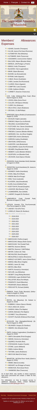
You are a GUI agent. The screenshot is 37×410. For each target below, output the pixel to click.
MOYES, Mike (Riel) (14, 267)
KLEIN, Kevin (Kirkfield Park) (17, 184)
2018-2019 (15, 216)
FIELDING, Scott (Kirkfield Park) (18, 124)
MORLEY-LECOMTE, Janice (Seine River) (21, 259)
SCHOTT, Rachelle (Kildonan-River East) (21, 317)
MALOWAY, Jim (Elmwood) (17, 214)
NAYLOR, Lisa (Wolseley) (16, 272)
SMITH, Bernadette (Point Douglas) (19, 336)
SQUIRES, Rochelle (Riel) (16, 341)
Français (14, 2)
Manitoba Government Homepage (17, 395)
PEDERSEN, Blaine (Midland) (18, 285)
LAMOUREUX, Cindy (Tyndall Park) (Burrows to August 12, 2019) (21, 199)
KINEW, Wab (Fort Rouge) (16, 176)
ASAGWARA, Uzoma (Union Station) (20, 59)
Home (6, 2)
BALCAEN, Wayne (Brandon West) (19, 61)
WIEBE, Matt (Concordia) (16, 363)
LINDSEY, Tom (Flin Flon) (16, 208)
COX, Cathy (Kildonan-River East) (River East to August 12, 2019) (21, 96)
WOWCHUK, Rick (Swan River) (18, 368)
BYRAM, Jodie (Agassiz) (16, 76)
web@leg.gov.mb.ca (18, 402)
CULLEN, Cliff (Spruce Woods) (18, 103)
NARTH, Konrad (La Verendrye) (18, 269)
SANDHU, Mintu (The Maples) (18, 309)
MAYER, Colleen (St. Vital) (16, 252)
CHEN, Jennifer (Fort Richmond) (18, 81)
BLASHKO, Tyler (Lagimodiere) (18, 69)
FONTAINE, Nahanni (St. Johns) (18, 129)
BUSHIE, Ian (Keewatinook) (17, 74)
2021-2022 (15, 224)
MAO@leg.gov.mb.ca (17, 383)
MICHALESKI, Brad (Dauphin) (18, 254)
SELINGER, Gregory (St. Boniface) (19, 325)
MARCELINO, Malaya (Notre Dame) (19, 241)
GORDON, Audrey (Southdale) (18, 139)
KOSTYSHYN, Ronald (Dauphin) (18, 186)
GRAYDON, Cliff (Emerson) (17, 141)
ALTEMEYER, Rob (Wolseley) (18, 53)
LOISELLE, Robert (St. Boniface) (18, 211)
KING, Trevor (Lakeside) (16, 179)
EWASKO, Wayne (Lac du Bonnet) (19, 121)
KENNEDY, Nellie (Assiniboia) (18, 171)
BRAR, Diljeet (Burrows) (16, 71)
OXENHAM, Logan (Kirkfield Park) (19, 277)
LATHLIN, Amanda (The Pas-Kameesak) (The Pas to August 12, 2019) (21, 205)
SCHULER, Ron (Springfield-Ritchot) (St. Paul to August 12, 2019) (21, 322)
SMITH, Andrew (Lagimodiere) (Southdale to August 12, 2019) (21, 333)
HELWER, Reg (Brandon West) (18, 149)
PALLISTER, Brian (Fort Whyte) (18, 279)
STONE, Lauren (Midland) (16, 346)
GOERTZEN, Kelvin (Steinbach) (18, 136)
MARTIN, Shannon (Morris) (17, 247)
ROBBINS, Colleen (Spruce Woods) (19, 304)
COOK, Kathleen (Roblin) (16, 89)
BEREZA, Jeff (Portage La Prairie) (19, 64)
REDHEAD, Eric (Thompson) (17, 296)
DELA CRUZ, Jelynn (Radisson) (18, 108)
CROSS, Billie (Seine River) (17, 100)
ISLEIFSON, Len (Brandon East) (18, 154)
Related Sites (32, 395)
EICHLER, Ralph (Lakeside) (17, 119)
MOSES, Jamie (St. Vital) (16, 264)
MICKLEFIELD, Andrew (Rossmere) (19, 257)
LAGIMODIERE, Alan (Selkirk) (17, 191)
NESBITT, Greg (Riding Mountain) (19, 274)
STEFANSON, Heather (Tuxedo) (18, 344)
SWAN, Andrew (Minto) (15, 349)
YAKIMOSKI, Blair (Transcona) (18, 370)
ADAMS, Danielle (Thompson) (18, 48)
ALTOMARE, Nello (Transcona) (18, 56)
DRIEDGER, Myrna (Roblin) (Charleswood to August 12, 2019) (21, 115)
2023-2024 (15, 229)
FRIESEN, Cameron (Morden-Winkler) (20, 131)
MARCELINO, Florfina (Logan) (18, 239)
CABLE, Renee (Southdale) (17, 79)
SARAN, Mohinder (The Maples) (18, 312)
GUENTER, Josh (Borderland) (18, 144)
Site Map (3, 395)
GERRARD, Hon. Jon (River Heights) (20, 134)
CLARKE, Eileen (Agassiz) (16, 84)
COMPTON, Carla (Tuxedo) (17, 86)
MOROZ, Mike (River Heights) (17, 262)
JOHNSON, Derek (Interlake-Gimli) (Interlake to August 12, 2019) (21, 162)
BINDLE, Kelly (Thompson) (17, 66)
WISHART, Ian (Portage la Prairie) (19, 365)
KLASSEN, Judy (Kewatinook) (18, 181)
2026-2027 (15, 236)
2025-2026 (15, 234)
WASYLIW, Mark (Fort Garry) (17, 354)
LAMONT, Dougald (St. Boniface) (18, 194)
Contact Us (25, 2)
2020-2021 (15, 221)
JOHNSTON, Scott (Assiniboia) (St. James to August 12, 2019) (21, 168)
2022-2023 (15, 226)
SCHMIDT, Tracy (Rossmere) (17, 314)
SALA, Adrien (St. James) (16, 307)
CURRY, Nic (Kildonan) (15, 105)
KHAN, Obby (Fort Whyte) (16, 174)
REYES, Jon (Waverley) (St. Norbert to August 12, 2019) (21, 301)
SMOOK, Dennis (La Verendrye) (18, 339)
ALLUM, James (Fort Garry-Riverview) (20, 51)
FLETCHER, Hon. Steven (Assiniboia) (20, 126)
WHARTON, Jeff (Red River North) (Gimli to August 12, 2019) (21, 359)
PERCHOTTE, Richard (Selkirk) (18, 287)
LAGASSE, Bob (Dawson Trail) (18, 189)
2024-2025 (15, 231)
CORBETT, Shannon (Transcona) (19, 92)
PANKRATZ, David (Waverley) (18, 282)
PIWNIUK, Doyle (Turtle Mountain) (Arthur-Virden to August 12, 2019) (21, 292)
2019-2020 (15, 219)
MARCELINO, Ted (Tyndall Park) (18, 244)
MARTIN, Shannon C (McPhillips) (19, 249)
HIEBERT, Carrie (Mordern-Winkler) (19, 152)
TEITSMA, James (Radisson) (17, 352)
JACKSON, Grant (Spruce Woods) (19, 157)
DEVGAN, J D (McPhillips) (16, 110)
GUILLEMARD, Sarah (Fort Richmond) (20, 147)
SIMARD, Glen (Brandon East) (18, 328)
